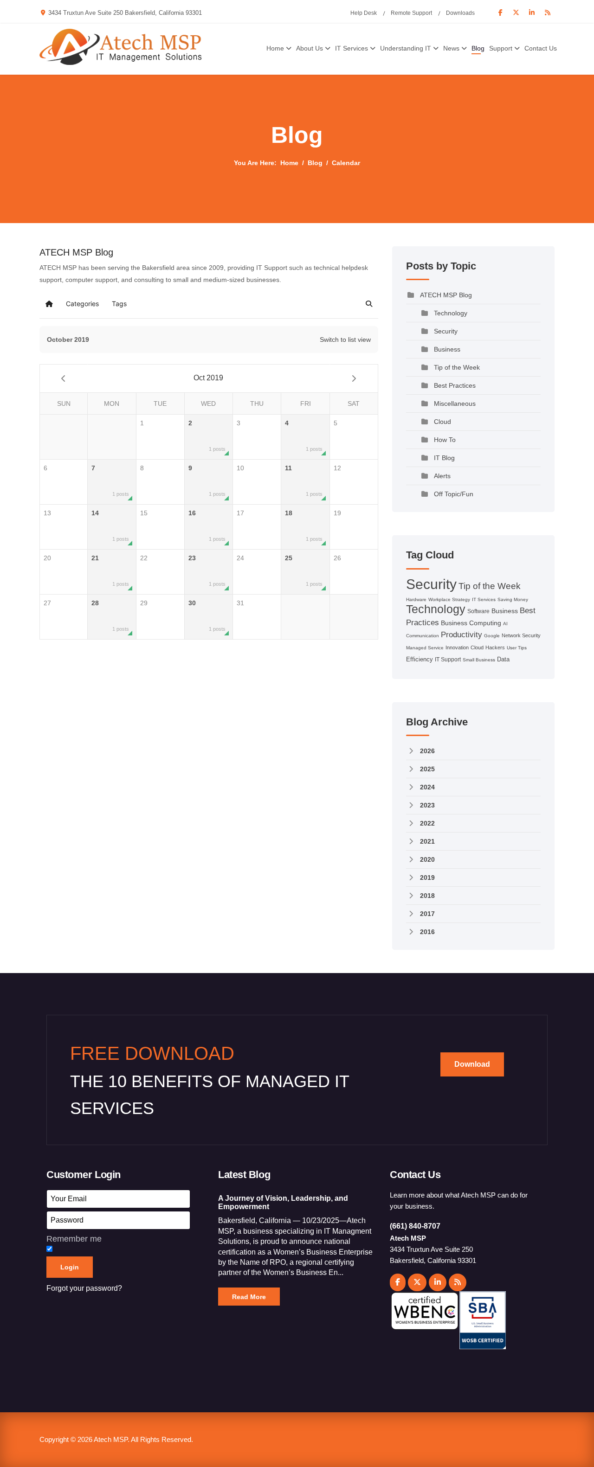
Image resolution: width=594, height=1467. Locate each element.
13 (47, 513)
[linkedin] (437, 1282)
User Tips (517, 647)
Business (447, 349)
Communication (422, 635)
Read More (249, 1296)
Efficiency (419, 659)
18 (303, 525)
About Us (309, 48)
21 (110, 570)
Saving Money (512, 599)
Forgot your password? (84, 1288)
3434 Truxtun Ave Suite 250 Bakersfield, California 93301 (125, 13)
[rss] (457, 1282)
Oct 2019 (208, 378)
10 (240, 468)
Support (500, 48)
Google (492, 635)
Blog (477, 48)
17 (240, 513)
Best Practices (455, 385)
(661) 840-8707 (415, 1226)
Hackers (495, 647)
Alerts (442, 476)
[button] (369, 304)
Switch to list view (345, 339)
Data (503, 659)
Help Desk (363, 13)
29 (144, 603)
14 (110, 525)
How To (445, 439)
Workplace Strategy (449, 599)
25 (303, 570)
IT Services (351, 48)
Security (446, 331)
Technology (450, 313)
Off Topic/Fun (453, 494)
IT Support (448, 659)
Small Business (479, 659)
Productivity (461, 634)
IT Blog (444, 457)
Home (275, 48)
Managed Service (425, 647)
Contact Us (540, 48)
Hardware (416, 599)
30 (207, 615)
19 (337, 513)
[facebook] (398, 1282)
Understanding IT (405, 48)
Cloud (442, 421)
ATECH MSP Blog (446, 295)
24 (240, 558)
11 (303, 480)
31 (240, 603)
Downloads (460, 13)
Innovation (457, 647)
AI (505, 623)
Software (478, 611)
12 (337, 468)
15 (144, 513)
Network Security (521, 635)
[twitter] (417, 1282)
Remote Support (411, 13)
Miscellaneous (455, 403)
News (451, 48)
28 (110, 615)
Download (472, 1064)
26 (337, 558)
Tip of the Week (457, 367)
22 (144, 558)
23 (207, 570)
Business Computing (471, 623)
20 (47, 558)
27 (47, 603)
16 (207, 525)
